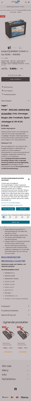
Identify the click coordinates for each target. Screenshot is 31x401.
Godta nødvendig (8, 209)
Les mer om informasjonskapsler (10, 203)
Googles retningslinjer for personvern (12, 205)
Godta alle (23, 209)
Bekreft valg (15, 222)
